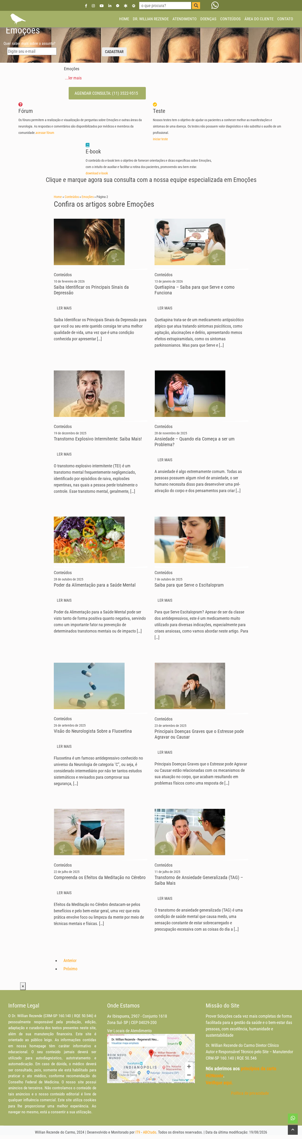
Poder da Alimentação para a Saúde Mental (95, 585)
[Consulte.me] (133, 5)
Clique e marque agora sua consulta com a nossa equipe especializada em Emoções (151, 180)
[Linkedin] (109, 5)
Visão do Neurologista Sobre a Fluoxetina (93, 731)
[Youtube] (101, 5)
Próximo (70, 968)
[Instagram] (93, 5)
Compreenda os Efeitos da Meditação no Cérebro (100, 877)
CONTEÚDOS (230, 18)
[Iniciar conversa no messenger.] (117, 5)
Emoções (88, 197)
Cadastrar (114, 51)
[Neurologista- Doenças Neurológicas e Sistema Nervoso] (17, 19)
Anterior (69, 960)
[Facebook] (86, 5)
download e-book (97, 173)
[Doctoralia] (125, 5)
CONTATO (285, 18)
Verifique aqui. (219, 1083)
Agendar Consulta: (106, 93)
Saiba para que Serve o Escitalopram (189, 585)
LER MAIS (64, 308)
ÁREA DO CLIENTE (258, 18)
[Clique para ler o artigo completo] (89, 241)
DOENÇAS (208, 18)
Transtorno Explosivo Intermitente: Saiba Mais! (98, 439)
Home (58, 197)
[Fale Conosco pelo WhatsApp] (215, 5)
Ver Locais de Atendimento (129, 1030)
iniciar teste (161, 139)
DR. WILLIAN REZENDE (151, 18)
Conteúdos (72, 197)
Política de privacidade (250, 1093)
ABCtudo (149, 1132)
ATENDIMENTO (184, 18)
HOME (124, 18)
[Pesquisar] (196, 5)
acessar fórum (45, 133)
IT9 (137, 1132)
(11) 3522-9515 (125, 93)
